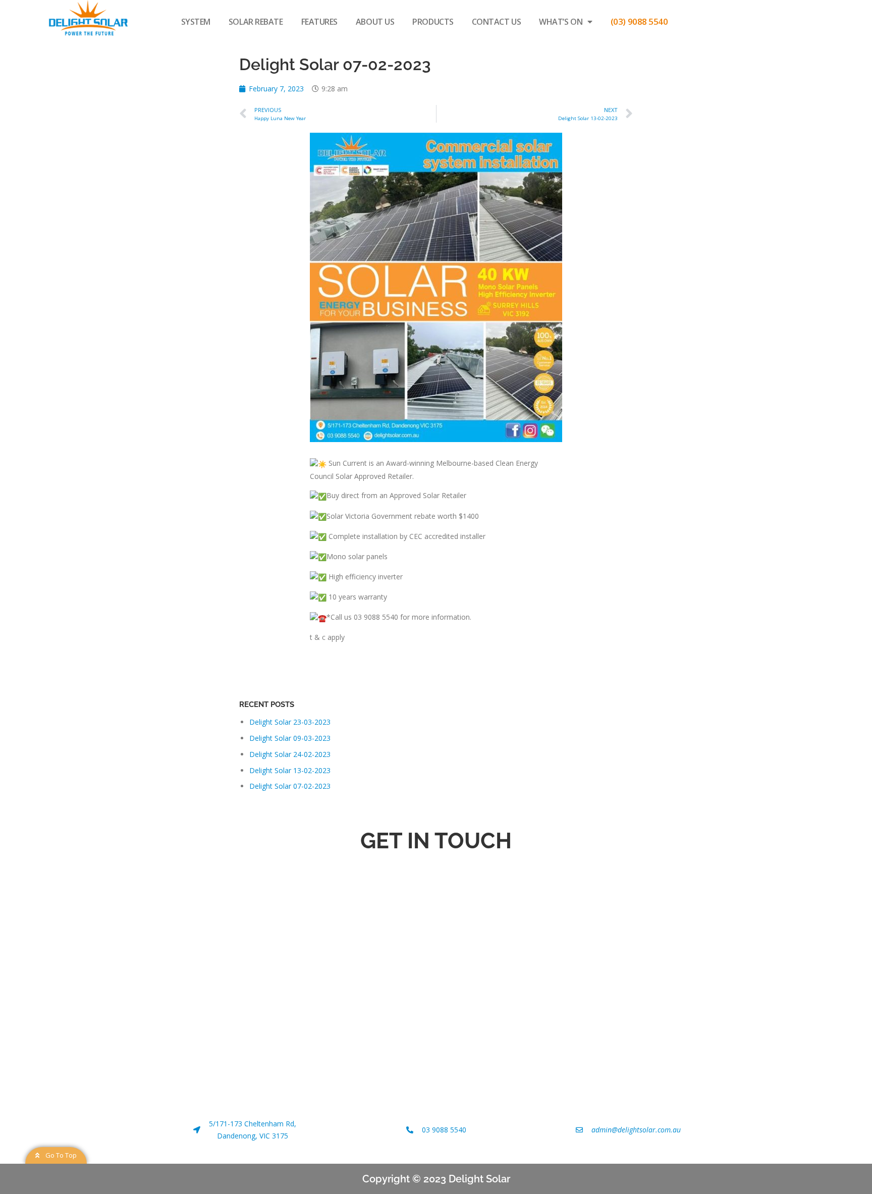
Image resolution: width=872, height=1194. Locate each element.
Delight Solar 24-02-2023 (290, 754)
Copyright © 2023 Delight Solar (436, 1179)
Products (432, 21)
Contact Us (496, 21)
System (195, 21)
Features (319, 21)
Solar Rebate (256, 21)
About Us (375, 21)
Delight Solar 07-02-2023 (290, 786)
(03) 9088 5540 (639, 21)
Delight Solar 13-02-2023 (290, 770)
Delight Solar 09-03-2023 (290, 738)
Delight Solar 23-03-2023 (290, 722)
